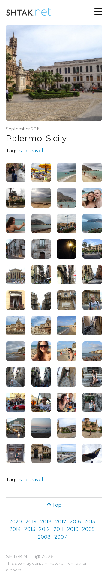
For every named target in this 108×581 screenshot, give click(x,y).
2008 (44, 537)
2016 (75, 521)
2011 (59, 529)
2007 (60, 537)
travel (36, 151)
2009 (88, 529)
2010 (73, 529)
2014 (15, 529)
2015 (89, 521)
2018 (46, 521)
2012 (44, 529)
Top (56, 505)
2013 (29, 529)
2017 (60, 521)
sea (23, 151)
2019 (31, 521)
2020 (15, 521)
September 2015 (23, 129)
